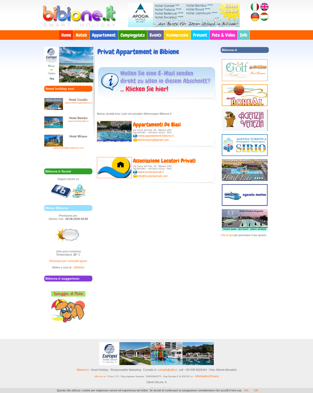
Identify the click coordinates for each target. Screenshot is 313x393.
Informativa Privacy (207, 376)
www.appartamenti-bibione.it (156, 135)
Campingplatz (133, 35)
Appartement (104, 35)
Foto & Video (223, 35)
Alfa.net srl (100, 376)
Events (156, 35)
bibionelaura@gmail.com (153, 140)
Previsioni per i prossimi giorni (68, 261)
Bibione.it (82, 369)
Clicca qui (227, 235)
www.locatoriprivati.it (151, 172)
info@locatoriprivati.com (152, 176)
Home (66, 35)
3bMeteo (79, 267)
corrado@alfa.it (167, 369)
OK (256, 390)
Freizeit (200, 35)
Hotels (81, 35)
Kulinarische (177, 35)
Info (243, 35)
